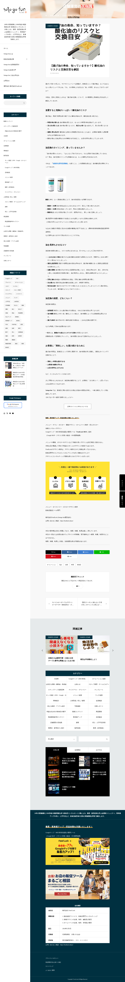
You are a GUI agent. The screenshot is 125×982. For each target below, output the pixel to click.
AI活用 (6, 136)
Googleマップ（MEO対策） (12, 167)
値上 (13, 309)
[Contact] (13, 413)
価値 (23, 305)
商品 (13, 313)
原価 (6, 313)
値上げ (20, 309)
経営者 (20, 336)
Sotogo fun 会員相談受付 (11, 64)
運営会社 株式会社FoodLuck (13, 86)
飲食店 (7, 347)
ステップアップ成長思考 (11, 126)
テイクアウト (8, 294)
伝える (15, 305)
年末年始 (14, 324)
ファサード (19, 294)
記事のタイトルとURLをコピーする (77, 406)
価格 (6, 309)
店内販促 (7, 172)
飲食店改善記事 (9, 59)
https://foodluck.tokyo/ (66, 521)
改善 (13, 328)
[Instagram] (4, 413)
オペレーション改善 (9, 141)
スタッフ (7, 290)
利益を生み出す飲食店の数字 (13, 131)
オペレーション (19, 282)
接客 (6, 206)
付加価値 (7, 305)
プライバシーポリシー (52, 958)
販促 (16, 343)
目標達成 (20, 332)
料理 (72, 564)
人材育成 (16, 301)
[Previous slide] (42, 650)
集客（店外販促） (10, 187)
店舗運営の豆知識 (9, 251)
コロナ (7, 286)
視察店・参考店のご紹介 (11, 236)
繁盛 (6, 339)
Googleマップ (8, 278)
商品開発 (6, 216)
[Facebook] (10, 413)
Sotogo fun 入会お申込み (11, 75)
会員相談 (6, 145)
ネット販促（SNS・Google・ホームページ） (15, 161)
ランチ (15, 297)
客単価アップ (9, 182)
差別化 (18, 320)
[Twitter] (7, 413)
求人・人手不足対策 (10, 211)
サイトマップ (49, 966)
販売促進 (6, 155)
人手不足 (7, 301)
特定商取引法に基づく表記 (53, 962)
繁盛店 (13, 339)
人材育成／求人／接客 (10, 197)
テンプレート (7, 255)
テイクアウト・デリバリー (12, 192)
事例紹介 (6, 150)
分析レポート (7, 260)
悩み (60, 564)
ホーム (6, 48)
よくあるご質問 (50, 970)
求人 (13, 332)
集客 (23, 343)
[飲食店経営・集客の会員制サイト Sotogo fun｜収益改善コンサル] (15, 10)
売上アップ (8, 316)
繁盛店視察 (8, 343)
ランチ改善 (7, 226)
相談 (6, 336)
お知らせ (77, 684)
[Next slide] (112, 650)
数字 (6, 332)
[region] (15, 491)
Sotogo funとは (8, 54)
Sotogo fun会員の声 (10, 70)
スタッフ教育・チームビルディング (15, 202)
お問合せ (7, 80)
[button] (77, 586)
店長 (21, 324)
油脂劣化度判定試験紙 (60, 163)
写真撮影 (6, 246)
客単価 (16, 316)
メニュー (7, 297)
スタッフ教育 (17, 290)
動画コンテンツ (8, 121)
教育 (19, 328)
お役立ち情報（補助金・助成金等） (14, 231)
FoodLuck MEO (82, 432)
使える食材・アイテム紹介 (11, 241)
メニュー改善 (9, 177)
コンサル (15, 286)
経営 (13, 336)
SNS (17, 278)
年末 (6, 324)
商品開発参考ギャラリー (12, 221)
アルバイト (8, 282)
